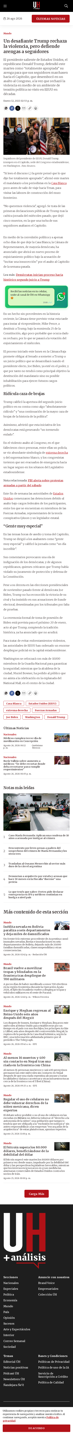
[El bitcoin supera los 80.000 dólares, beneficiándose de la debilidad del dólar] (62, 1146)
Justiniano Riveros (37, 746)
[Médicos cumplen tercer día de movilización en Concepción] (62, 737)
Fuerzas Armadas (46, 710)
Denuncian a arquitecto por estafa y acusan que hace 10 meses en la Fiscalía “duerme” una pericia (37, 879)
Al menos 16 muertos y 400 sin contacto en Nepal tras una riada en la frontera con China (27, 1061)
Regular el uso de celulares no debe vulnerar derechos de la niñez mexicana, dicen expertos (26, 1104)
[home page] (36, 6)
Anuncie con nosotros (53, 1277)
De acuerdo (36, 1428)
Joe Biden (12, 717)
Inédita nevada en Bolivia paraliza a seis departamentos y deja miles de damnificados (26, 930)
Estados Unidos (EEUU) (42, 703)
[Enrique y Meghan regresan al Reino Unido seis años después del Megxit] (62, 1009)
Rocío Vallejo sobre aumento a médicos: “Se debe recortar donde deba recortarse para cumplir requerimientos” (24, 765)
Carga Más (36, 1194)
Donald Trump (56, 717)
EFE (35, 1044)
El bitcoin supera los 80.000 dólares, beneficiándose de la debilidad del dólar (26, 1151)
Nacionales (9, 734)
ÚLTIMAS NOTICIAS (50, 19)
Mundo (7, 33)
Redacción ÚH (40, 954)
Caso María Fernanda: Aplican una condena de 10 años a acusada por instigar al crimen (38, 837)
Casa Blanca (59, 183)
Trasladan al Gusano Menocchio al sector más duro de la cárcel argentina (36, 865)
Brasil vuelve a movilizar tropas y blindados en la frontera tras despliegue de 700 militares (24, 973)
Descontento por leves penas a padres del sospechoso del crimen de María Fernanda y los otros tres (37, 851)
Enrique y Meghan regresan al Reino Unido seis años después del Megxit (27, 1014)
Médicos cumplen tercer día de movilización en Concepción (22, 740)
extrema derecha (57, 452)
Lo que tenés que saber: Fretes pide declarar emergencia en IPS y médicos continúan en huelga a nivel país (35, 894)
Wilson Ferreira (41, 997)
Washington (32, 717)
